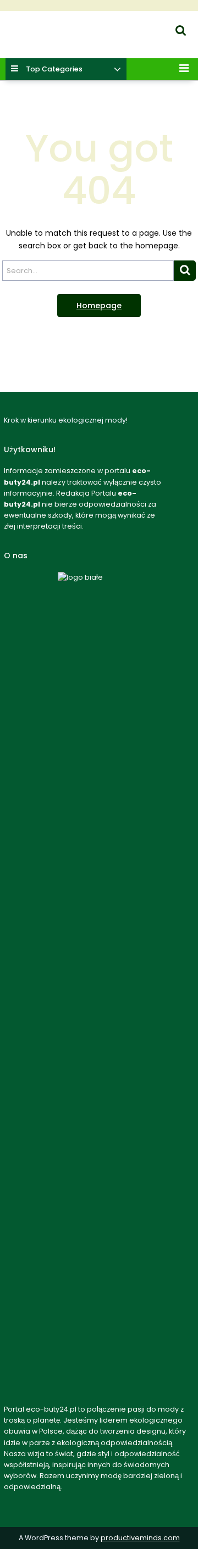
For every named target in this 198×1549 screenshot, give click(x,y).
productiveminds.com (140, 1537)
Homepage (99, 305)
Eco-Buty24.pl (26, 28)
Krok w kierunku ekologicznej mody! (67, 41)
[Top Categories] (117, 70)
